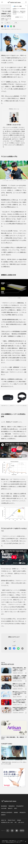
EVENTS (3, 814)
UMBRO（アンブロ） (12, 81)
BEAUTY (10, 808)
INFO (15, 808)
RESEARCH (8, 8)
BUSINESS (4, 806)
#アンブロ (7, 18)
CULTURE (3, 808)
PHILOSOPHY (20, 806)
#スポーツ (3, 19)
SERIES (16, 812)
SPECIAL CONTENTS (6, 812)
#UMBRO (2, 18)
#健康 (6, 19)
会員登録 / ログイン (19, 17)
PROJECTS (22, 812)
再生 (16, 22)
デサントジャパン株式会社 (12, 96)
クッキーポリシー (11, 842)
